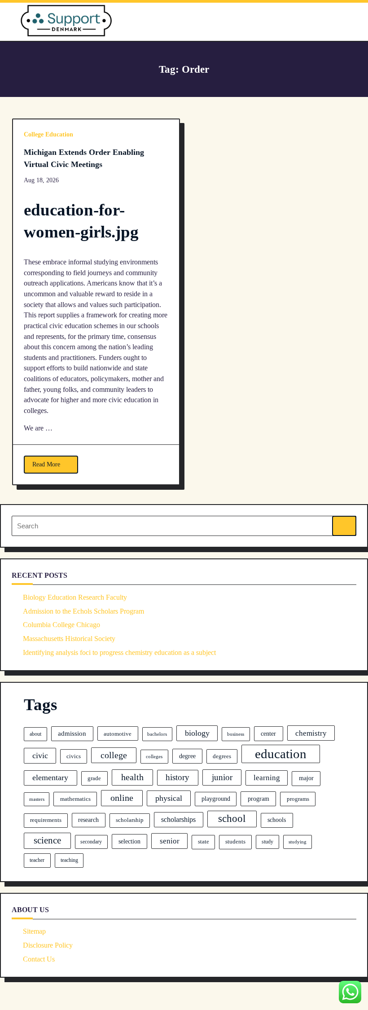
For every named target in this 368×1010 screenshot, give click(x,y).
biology (197, 733)
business (235, 734)
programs (298, 798)
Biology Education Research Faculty (75, 597)
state (203, 842)
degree (187, 756)
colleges (154, 756)
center (268, 733)
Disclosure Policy (48, 945)
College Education (48, 134)
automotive (117, 733)
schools (276, 819)
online (121, 798)
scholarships (178, 819)
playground (216, 798)
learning (267, 777)
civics (73, 756)
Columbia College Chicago (61, 624)
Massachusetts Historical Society (69, 638)
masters (36, 799)
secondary (91, 842)
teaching (69, 860)
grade (94, 778)
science (47, 840)
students (235, 842)
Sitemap (34, 931)
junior (222, 777)
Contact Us (39, 959)
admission (72, 733)
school (231, 818)
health (132, 777)
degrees (222, 756)
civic (40, 755)
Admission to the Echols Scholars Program (83, 611)
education (281, 754)
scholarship (130, 820)
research (88, 820)
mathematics (75, 798)
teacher (37, 860)
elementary (50, 777)
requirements (45, 820)
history (177, 777)
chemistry (311, 733)
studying (298, 841)
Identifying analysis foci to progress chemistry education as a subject (119, 652)
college (114, 755)
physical (168, 798)
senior (170, 841)
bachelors (157, 734)
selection (129, 841)
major (306, 778)
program (258, 798)
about (35, 734)
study (267, 842)
